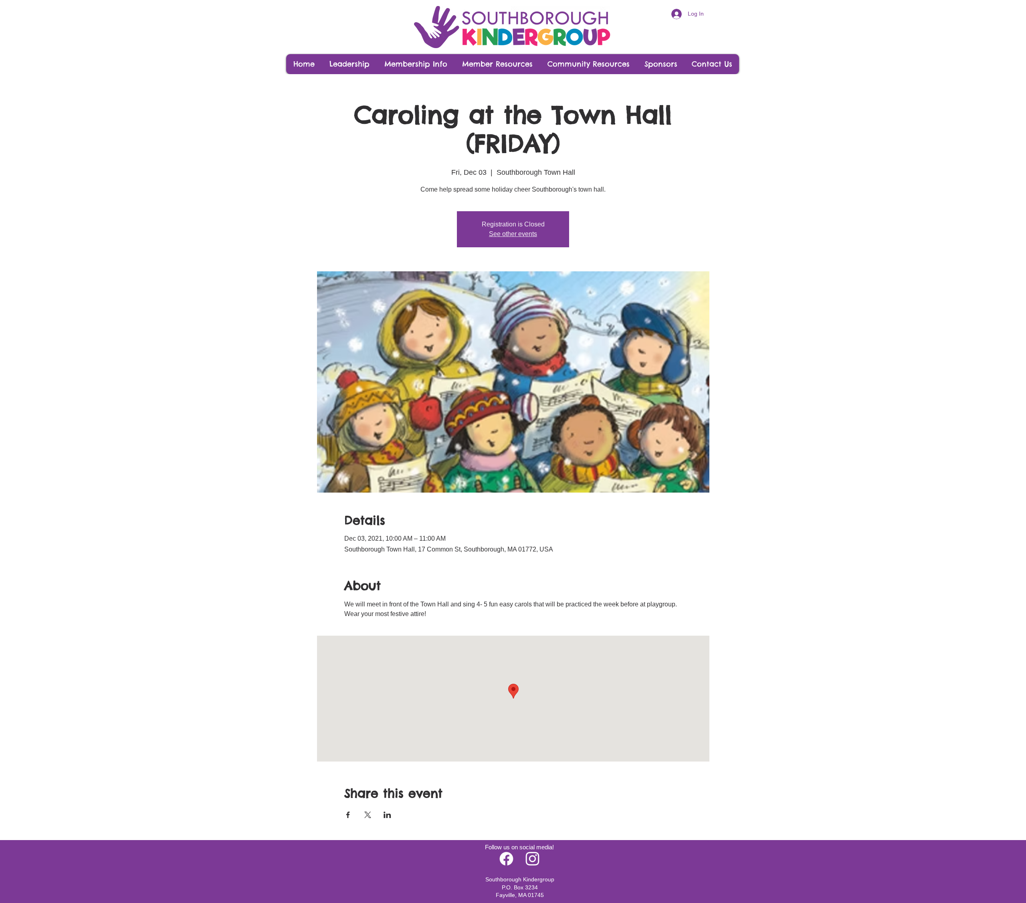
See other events (513, 233)
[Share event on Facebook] (348, 815)
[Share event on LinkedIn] (387, 815)
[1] (532, 859)
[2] (506, 859)
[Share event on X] (368, 815)
